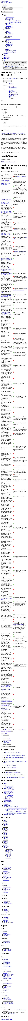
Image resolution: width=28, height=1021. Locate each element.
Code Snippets (9, 33)
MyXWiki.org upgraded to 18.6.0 (12, 752)
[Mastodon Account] (4, 1019)
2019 (5, 838)
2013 (5, 830)
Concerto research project (18, 624)
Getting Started (6, 901)
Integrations (8, 791)
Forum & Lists (6, 889)
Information (13, 96)
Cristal (7, 40)
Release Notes (6, 872)
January (9, 849)
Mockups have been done (20, 251)
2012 (5, 829)
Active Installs (9, 27)
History (12, 95)
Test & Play (6, 997)
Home (4, 14)
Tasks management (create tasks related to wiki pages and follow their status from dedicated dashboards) (6, 295)
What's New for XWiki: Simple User (17, 813)
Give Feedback (6, 998)
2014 (5, 832)
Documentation (6, 887)
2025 (5, 846)
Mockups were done (21, 176)
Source (12, 90)
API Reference (6, 921)
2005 (5, 820)
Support (5, 885)
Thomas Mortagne (13, 78)
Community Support (11, 50)
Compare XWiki (10, 19)
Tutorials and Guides (8, 922)
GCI (10, 796)
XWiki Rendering (7, 949)
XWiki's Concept (10, 17)
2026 (5, 847)
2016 (5, 834)
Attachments (7, 740)
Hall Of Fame (6, 964)
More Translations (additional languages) (6, 699)
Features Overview (7, 903)
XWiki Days (9, 814)
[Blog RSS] (12, 1019)
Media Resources (7, 877)
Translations (9, 45)
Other (7, 798)
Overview (5, 931)
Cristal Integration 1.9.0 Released (12, 772)
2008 (5, 824)
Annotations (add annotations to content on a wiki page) (6, 269)
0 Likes (5, 733)
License (8, 28)
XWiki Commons (7, 950)
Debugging (6, 988)
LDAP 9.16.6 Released (10, 767)
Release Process (7, 971)
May (8, 854)
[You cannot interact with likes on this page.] (2, 733)
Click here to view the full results (8, 161)
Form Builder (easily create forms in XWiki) (6, 234)
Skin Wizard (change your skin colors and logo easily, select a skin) (6, 273)
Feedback (8, 46)
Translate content (7, 999)
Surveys (7, 802)
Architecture (6, 918)
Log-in (5, 6)
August (8, 858)
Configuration (6, 912)
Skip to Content (4, 1)
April (8, 853)
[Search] (8, 7)
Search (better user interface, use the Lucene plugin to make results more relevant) (6, 182)
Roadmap (8, 23)
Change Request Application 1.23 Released (15, 777)
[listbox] (14, 118)
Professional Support (11, 52)
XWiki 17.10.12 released (10, 770)
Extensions (8, 32)
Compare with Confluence (15, 20)
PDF (4, 113)
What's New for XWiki (11, 806)
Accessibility (6, 880)
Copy (12, 83)
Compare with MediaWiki (15, 22)
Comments (8, 731)
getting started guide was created (20, 289)
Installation (5, 910)
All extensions (6, 941)
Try (4, 54)
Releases (8, 801)
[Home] (4, 60)
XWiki (7, 31)
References (8, 26)
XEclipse (15, 229)
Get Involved (9, 42)
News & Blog (9, 18)
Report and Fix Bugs (8, 1002)
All (6, 783)
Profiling (5, 990)
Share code (5, 1004)
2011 (5, 828)
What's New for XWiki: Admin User (17, 808)
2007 (5, 823)
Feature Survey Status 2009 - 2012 (11, 66)
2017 (5, 836)
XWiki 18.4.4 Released (10, 765)
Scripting (5, 920)
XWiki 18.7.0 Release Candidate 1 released (15, 755)
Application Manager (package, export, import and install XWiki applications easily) (6, 201)
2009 (5, 825)
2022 (5, 842)
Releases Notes (9, 24)
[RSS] (4, 783)
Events (10, 795)
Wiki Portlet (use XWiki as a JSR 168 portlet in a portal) (6, 598)
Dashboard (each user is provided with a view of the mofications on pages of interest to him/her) (6, 258)
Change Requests (7, 744)
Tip (6, 804)
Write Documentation (8, 1001)
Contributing (6, 995)
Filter (2, 107)
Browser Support (7, 966)
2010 (5, 827)
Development (9, 44)
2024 (5, 845)
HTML (5, 123)
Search (5, 7)
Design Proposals (7, 978)
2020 (5, 840)
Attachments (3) (14, 94)
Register (5, 5)
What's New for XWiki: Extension (17, 811)
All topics (5, 902)
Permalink (3, 731)
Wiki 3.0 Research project (20, 238)
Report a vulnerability (8, 1003)
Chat (4, 890)
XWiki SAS (12, 1013)
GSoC (10, 797)
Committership (6, 963)
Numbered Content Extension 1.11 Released (15, 775)
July (8, 856)
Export (12, 86)
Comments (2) (14, 92)
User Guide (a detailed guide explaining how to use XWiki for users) (6, 212)
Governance (6, 960)
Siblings (13, 91)
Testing (5, 987)
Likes (12, 98)
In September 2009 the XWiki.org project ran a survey (13, 133)
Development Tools (7, 975)
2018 (5, 837)
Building (5, 985)
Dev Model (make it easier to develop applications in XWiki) (6, 313)
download (21, 625)
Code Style (5, 973)
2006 (5, 821)
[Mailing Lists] (10, 1019)
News (20, 729)
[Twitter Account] (9, 1019)
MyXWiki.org (9, 792)
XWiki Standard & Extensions (13, 39)
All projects (9, 36)
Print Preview (14, 87)
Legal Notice (6, 878)
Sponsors (5, 892)
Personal (8, 800)
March (8, 851)
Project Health (6, 962)
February (9, 850)
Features (24, 729)
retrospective (6, 735)
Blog (4, 64)
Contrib (11, 789)
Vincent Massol (8, 729)
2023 (5, 843)
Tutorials (8, 805)
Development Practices (8, 974)
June (8, 855)
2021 (5, 841)
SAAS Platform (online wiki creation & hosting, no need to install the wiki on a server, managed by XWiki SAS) (6, 687)
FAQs (7, 49)
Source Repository (7, 983)
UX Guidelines (6, 976)
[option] (15, 114)
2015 (5, 833)
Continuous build (7, 986)
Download (5, 53)
